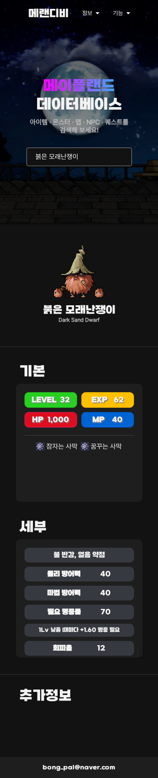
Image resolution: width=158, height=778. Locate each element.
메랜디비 (48, 14)
